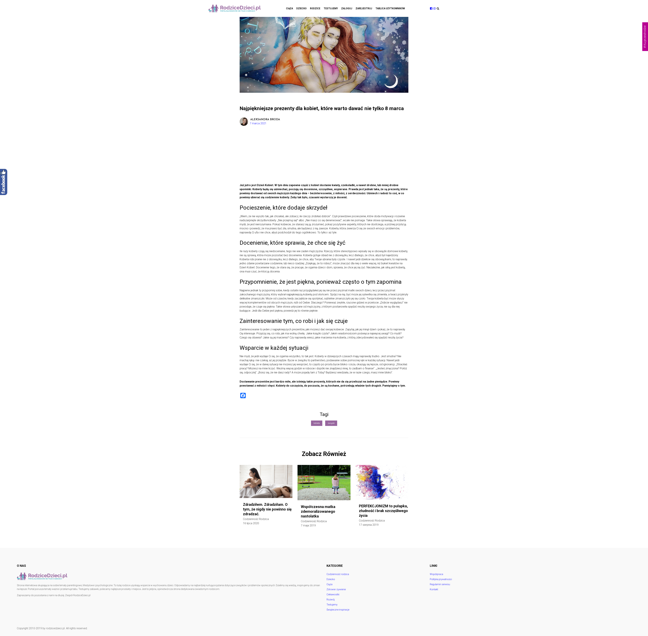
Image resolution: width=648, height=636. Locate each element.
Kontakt (434, 589)
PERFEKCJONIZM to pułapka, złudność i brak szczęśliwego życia (383, 511)
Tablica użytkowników (390, 8)
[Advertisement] (324, 158)
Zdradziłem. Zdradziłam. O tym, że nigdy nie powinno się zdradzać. (267, 509)
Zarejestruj (364, 8)
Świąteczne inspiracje (338, 609)
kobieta (317, 423)
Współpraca (436, 574)
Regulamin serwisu (440, 584)
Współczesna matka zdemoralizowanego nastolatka (318, 511)
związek (331, 423)
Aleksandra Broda (265, 119)
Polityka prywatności (441, 579)
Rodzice (315, 8)
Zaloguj (346, 8)
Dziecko (301, 8)
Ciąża (289, 8)
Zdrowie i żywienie (336, 589)
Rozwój (331, 599)
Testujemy (331, 8)
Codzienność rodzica (256, 519)
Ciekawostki (333, 594)
